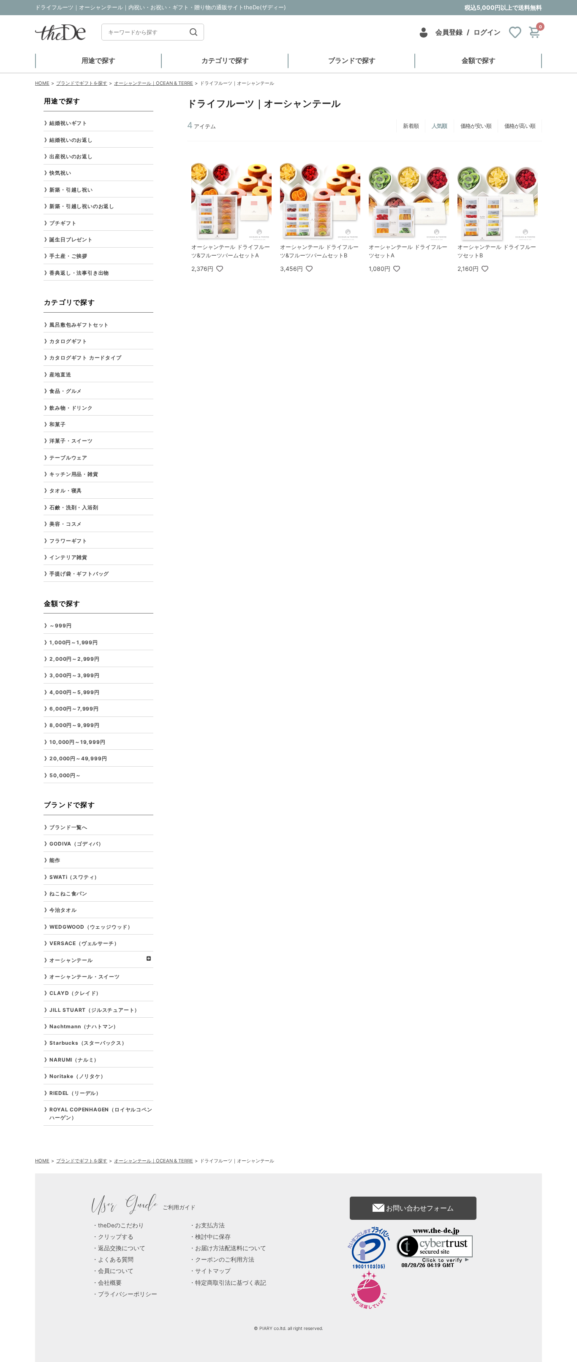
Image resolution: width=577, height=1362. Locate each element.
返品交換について (121, 1248)
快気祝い (60, 173)
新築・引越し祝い (71, 189)
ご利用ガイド (144, 1207)
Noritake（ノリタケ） (77, 1076)
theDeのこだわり (121, 1225)
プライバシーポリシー (127, 1294)
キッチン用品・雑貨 (73, 474)
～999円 (60, 625)
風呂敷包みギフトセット (79, 325)
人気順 (439, 125)
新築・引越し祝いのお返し (81, 206)
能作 (54, 860)
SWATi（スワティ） (74, 877)
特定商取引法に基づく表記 (230, 1282)
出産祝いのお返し (71, 156)
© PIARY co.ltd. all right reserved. (288, 1328)
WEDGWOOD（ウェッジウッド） (91, 927)
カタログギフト (68, 341)
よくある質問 (115, 1259)
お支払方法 (210, 1225)
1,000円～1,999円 (73, 642)
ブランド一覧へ (68, 827)
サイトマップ (213, 1270)
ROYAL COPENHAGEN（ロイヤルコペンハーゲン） (100, 1113)
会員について (115, 1270)
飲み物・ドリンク (71, 408)
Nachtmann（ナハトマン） (84, 1026)
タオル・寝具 (65, 490)
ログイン (487, 32)
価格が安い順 (475, 125)
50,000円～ (65, 775)
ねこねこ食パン (68, 893)
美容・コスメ (65, 524)
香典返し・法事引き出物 (79, 273)
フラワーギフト (68, 541)
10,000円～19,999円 (77, 742)
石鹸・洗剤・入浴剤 (73, 507)
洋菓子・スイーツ (71, 441)
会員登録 (449, 32)
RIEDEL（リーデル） (75, 1093)
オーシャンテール (71, 960)
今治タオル (62, 910)
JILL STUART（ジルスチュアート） (94, 1010)
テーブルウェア (68, 457)
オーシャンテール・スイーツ (84, 976)
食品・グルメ (65, 391)
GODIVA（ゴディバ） (76, 843)
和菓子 (57, 424)
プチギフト (62, 223)
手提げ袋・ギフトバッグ (79, 573)
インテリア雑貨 (68, 557)
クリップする (115, 1236)
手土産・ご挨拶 (68, 256)
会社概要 (110, 1282)
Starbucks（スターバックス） (88, 1043)
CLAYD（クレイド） (75, 993)
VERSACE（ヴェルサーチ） (84, 943)
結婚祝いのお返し (71, 140)
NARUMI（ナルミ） (74, 1060)
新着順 (411, 125)
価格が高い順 (519, 125)
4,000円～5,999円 (74, 692)
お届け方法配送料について (230, 1248)
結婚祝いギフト (68, 123)
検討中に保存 (213, 1236)
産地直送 (60, 374)
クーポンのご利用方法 (224, 1259)
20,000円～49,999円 (78, 758)
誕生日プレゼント (71, 239)
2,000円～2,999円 (74, 659)
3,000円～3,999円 (74, 675)
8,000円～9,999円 (74, 725)
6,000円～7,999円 (73, 708)
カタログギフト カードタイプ (85, 357)
